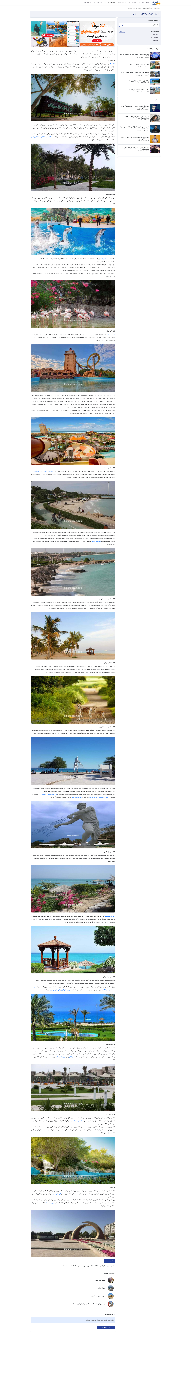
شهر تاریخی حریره (55, 990)
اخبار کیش (155, 34)
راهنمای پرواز (154, 37)
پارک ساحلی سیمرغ (109, 916)
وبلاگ (150, 8)
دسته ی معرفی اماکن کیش (107, 1266)
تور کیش (131, 2)
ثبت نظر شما (106, 1327)
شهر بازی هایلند (56, 1194)
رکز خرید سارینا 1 (77, 1121)
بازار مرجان (36, 471)
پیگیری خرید (120, 2)
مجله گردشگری (108, 2)
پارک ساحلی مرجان (48, 471)
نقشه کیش (97, 2)
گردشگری (155, 40)
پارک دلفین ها (105, 259)
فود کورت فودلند (96, 541)
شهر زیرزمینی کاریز (66, 990)
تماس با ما (86, 2)
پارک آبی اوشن (111, 334)
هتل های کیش (143, 2)
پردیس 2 (42, 794)
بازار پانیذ (54, 794)
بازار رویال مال (50, 1203)
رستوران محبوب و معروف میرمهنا (98, 797)
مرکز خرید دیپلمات (108, 990)
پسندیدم (109, 1261)
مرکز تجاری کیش (35, 137)
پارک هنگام (112, 64)
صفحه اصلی (156, 8)
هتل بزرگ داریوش (76, 797)
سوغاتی (71, 1057)
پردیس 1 (48, 794)
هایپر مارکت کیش (46, 137)
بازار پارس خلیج (60, 1057)
